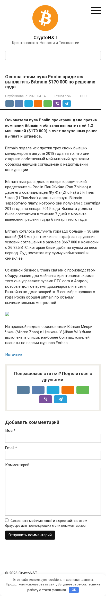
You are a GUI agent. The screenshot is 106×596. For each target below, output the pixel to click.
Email (11, 448)
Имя (10, 431)
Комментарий (17, 465)
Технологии (63, 96)
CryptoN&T (45, 37)
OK (74, 590)
